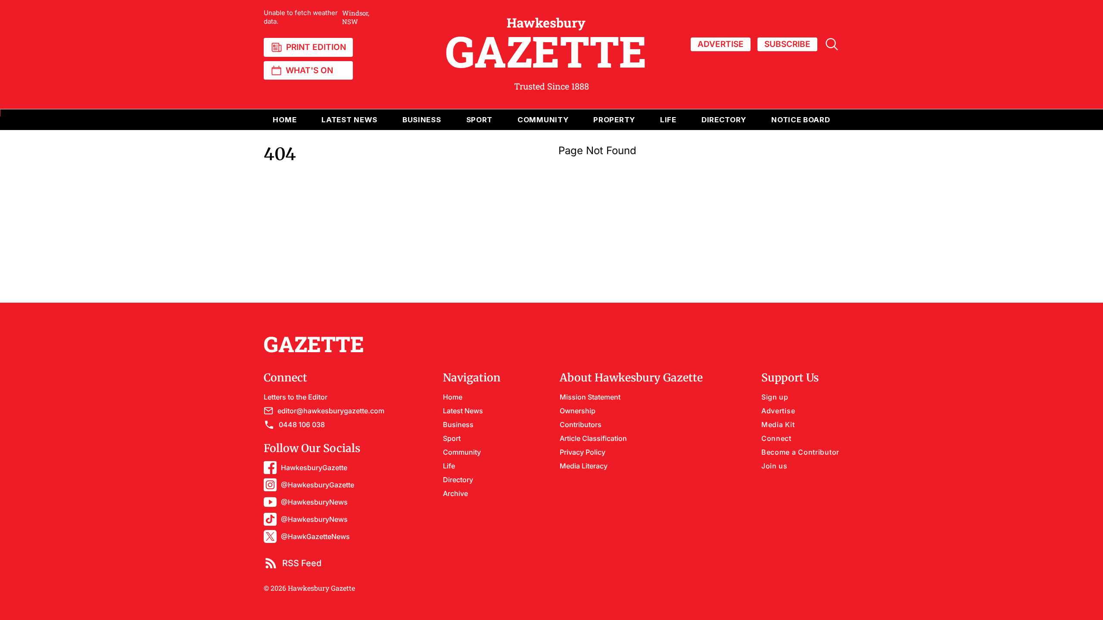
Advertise (778, 410)
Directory (723, 119)
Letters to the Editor (295, 397)
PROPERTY (614, 119)
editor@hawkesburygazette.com (330, 410)
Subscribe (787, 44)
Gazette (546, 44)
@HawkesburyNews (314, 502)
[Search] (831, 44)
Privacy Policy (582, 452)
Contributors (580, 424)
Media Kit (778, 424)
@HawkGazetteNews (315, 536)
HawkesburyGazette (314, 467)
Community (462, 452)
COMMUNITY (542, 119)
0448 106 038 (302, 424)
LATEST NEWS (349, 119)
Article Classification (593, 438)
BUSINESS (421, 119)
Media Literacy (584, 466)
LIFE (668, 119)
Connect (776, 438)
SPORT (479, 119)
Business (458, 424)
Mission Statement (590, 397)
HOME (284, 119)
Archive (455, 493)
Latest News (463, 410)
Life (449, 466)
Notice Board (800, 119)
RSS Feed (301, 563)
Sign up (774, 397)
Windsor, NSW (316, 17)
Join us (774, 466)
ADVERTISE (721, 44)
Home (452, 397)
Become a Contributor (800, 452)
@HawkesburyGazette (317, 484)
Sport (452, 438)
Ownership (577, 410)
